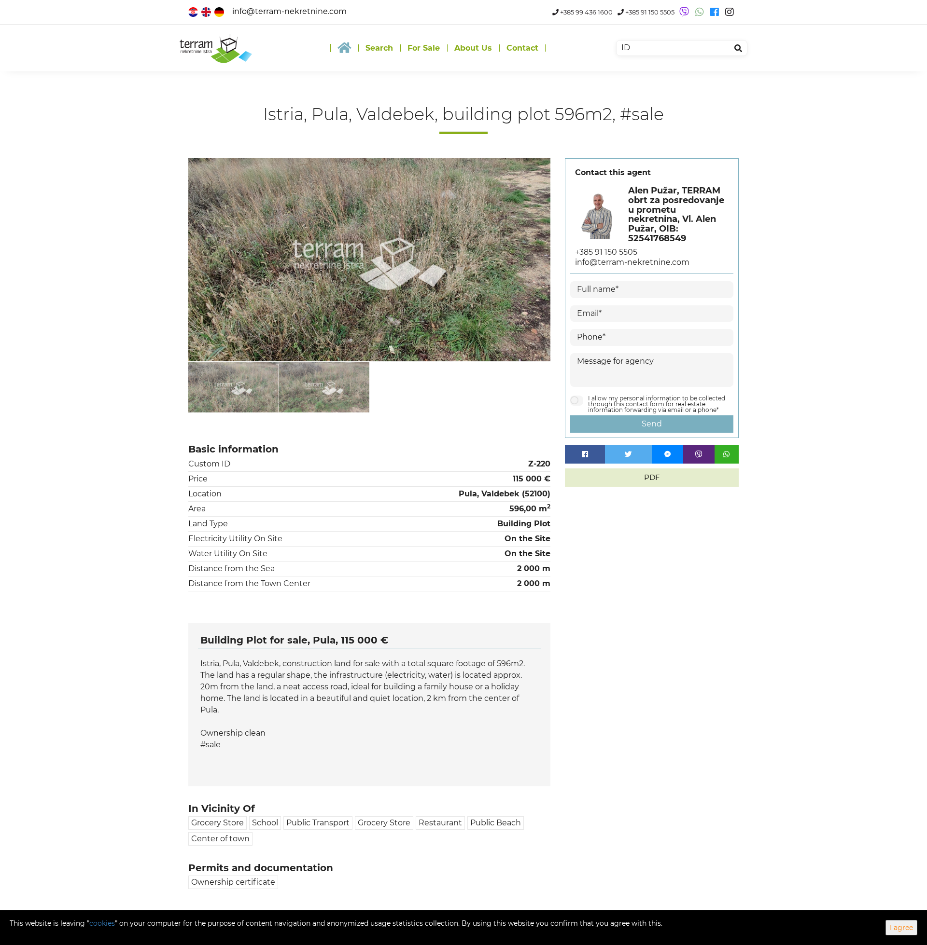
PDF (652, 477)
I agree (901, 927)
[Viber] (699, 454)
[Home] (344, 48)
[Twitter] (628, 454)
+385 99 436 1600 (586, 12)
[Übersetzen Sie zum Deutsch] (219, 11)
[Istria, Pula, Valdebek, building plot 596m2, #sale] (369, 259)
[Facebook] (585, 454)
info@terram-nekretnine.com (289, 11)
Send (652, 423)
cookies (102, 923)
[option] (233, 386)
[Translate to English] (206, 11)
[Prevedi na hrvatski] (193, 11)
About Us (473, 48)
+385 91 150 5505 (649, 12)
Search (379, 48)
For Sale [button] (423, 48)
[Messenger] (667, 454)
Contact (522, 48)
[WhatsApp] (727, 454)
